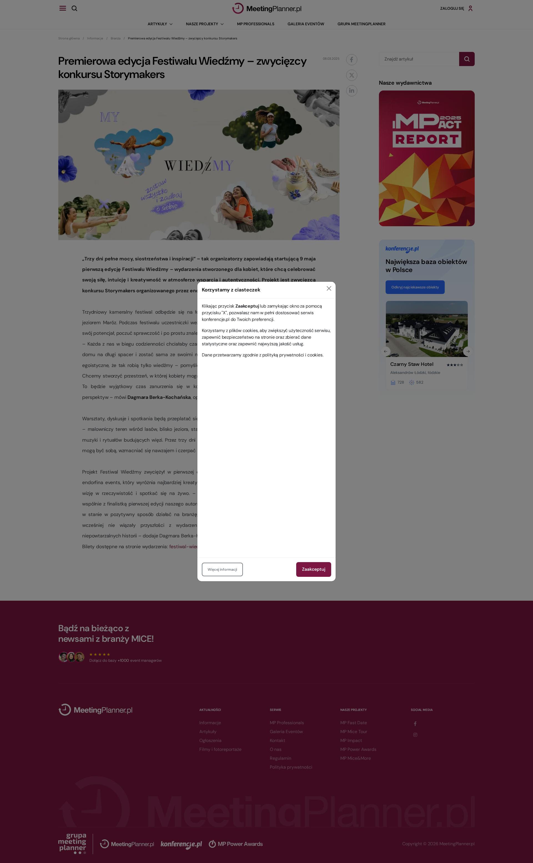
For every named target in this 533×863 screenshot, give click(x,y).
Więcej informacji (222, 569)
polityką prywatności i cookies (292, 355)
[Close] (329, 288)
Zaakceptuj (313, 569)
